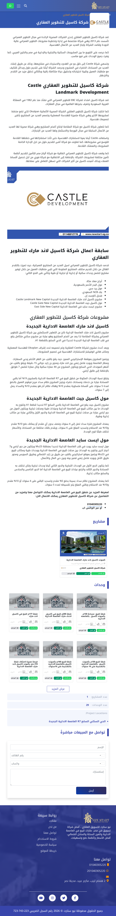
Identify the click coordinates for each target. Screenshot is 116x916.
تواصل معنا (50, 832)
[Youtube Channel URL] (41, 898)
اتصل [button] (85, 573)
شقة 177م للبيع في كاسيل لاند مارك (25, 615)
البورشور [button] (69, 573)
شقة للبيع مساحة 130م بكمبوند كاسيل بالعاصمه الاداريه (93, 616)
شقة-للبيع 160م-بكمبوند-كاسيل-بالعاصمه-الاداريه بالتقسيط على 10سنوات (59, 664)
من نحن (52, 826)
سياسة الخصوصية (46, 844)
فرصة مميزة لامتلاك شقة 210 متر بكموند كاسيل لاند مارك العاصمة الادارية (25, 664)
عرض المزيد (58, 688)
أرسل (91, 790)
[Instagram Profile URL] (52, 898)
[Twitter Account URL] (63, 898)
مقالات (52, 820)
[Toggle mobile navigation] (18, 6)
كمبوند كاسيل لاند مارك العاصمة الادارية (85, 560)
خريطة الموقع (48, 850)
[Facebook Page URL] (75, 898)
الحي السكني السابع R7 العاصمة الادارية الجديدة (87, 563)
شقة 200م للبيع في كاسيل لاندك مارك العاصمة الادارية (58, 615)
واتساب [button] (100, 573)
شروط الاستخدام (47, 838)
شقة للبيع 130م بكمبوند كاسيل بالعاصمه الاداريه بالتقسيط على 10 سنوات (93, 664)
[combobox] (102, 755)
